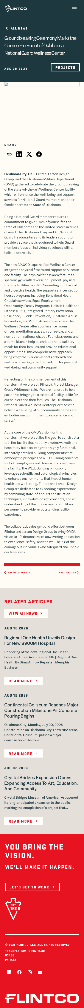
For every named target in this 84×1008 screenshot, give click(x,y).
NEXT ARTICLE (67, 572)
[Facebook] (39, 154)
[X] (29, 154)
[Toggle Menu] (74, 8)
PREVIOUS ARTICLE (19, 572)
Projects (65, 67)
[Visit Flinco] (16, 8)
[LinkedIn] (19, 154)
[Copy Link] (9, 154)
